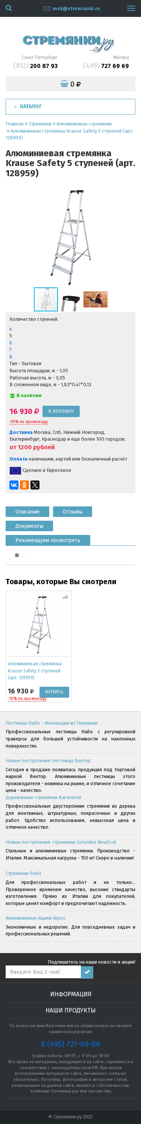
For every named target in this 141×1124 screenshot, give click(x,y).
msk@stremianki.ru (76, 8)
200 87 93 (35, 65)
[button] (129, 236)
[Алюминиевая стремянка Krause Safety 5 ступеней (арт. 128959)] (38, 623)
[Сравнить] (65, 596)
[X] (34, 484)
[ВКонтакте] (13, 484)
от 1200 (20, 447)
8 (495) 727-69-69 (70, 1043)
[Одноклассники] (24, 484)
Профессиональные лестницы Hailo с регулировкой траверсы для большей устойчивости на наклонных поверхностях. (70, 738)
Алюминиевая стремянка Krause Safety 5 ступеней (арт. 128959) (35, 670)
